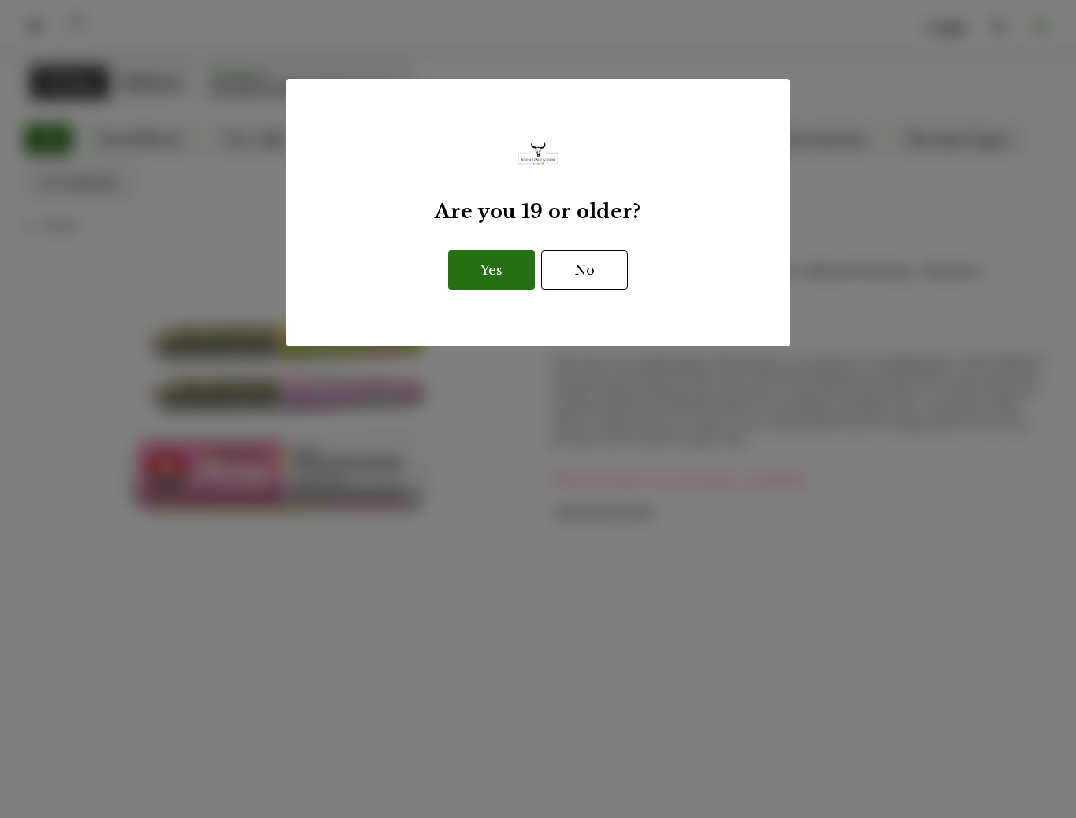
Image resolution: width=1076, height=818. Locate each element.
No (585, 270)
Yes (491, 270)
